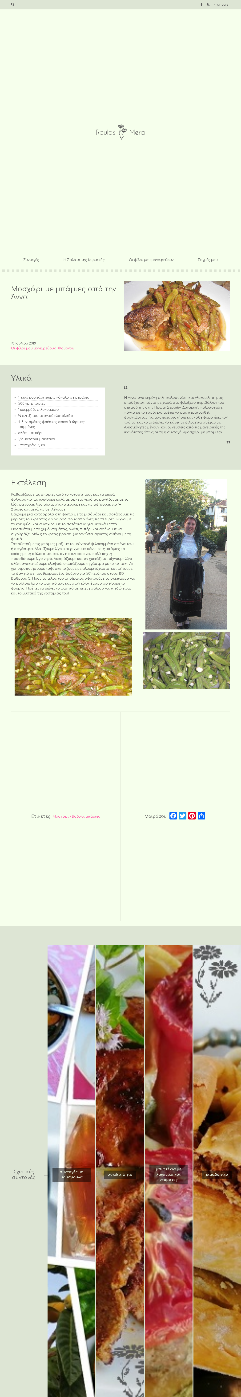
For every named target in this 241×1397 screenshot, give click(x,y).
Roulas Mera (120, 132)
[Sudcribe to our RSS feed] (208, 4)
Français (221, 4)
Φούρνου (66, 348)
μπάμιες (93, 816)
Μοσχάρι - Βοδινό (68, 816)
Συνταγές (31, 260)
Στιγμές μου (208, 260)
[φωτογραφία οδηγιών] (186, 554)
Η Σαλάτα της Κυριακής (83, 260)
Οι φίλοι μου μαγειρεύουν (151, 260)
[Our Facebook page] (201, 4)
